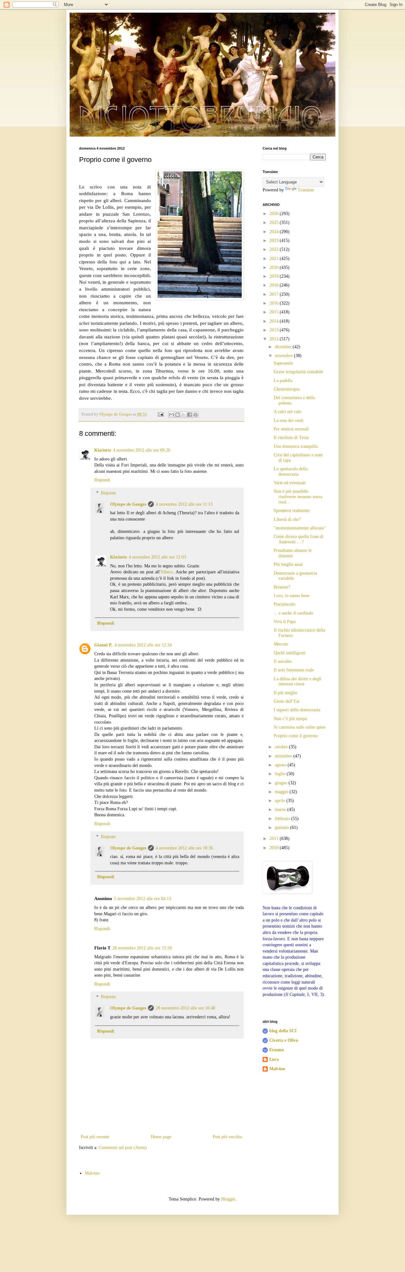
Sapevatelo (283, 363)
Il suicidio (283, 661)
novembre (284, 355)
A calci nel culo (288, 411)
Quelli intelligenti (289, 653)
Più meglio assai (288, 564)
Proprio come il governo (296, 735)
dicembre (284, 346)
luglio (281, 773)
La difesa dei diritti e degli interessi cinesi (297, 681)
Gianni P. (103, 645)
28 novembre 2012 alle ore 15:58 (142, 948)
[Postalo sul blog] (177, 414)
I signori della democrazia (297, 709)
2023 (275, 240)
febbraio (283, 818)
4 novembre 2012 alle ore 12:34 (143, 645)
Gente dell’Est (286, 701)
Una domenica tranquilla (296, 446)
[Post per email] (160, 414)
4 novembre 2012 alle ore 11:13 (184, 504)
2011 (275, 838)
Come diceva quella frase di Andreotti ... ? (298, 539)
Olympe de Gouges (128, 504)
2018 (275, 285)
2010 (275, 847)
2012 (275, 339)
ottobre (282, 746)
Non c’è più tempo (290, 718)
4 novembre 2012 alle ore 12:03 (157, 557)
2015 (275, 312)
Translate (306, 190)
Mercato (281, 644)
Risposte (108, 493)
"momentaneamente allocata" (300, 528)
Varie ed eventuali (290, 482)
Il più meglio (285, 692)
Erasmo (276, 1049)
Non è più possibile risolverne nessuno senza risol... (298, 496)
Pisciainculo (284, 604)
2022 (275, 249)
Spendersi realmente (292, 510)
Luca (274, 1059)
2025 (275, 222)
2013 (275, 330)
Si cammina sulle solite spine (300, 727)
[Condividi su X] (183, 414)
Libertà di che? (287, 519)
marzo (281, 809)
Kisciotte (102, 450)
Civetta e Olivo (283, 1040)
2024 (275, 231)
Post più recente (95, 1136)
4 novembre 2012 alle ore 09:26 (141, 450)
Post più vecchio (227, 1136)
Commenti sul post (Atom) (123, 1147)
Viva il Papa (285, 621)
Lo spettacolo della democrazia (291, 471)
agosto (281, 765)
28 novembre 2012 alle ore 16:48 (185, 1008)
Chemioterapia (287, 389)
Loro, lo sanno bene (291, 595)
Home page (161, 1136)
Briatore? (282, 587)
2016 (275, 303)
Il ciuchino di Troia (291, 437)
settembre (284, 756)
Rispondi (102, 480)
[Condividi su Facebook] (189, 414)
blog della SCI (282, 1030)
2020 (275, 267)
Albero (166, 572)
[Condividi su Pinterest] (195, 414)
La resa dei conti (288, 420)
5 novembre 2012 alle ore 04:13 (142, 898)
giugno (282, 783)
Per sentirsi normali (291, 429)
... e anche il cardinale (293, 613)
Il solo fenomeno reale (294, 670)
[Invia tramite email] (171, 414)
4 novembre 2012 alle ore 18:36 (184, 848)
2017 (275, 294)
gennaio (282, 827)
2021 (275, 258)
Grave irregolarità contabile (298, 371)
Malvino (277, 1068)
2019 (275, 276)
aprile (280, 800)
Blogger (228, 1199)
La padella (283, 380)
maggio (282, 791)
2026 (275, 213)
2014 (275, 321)
